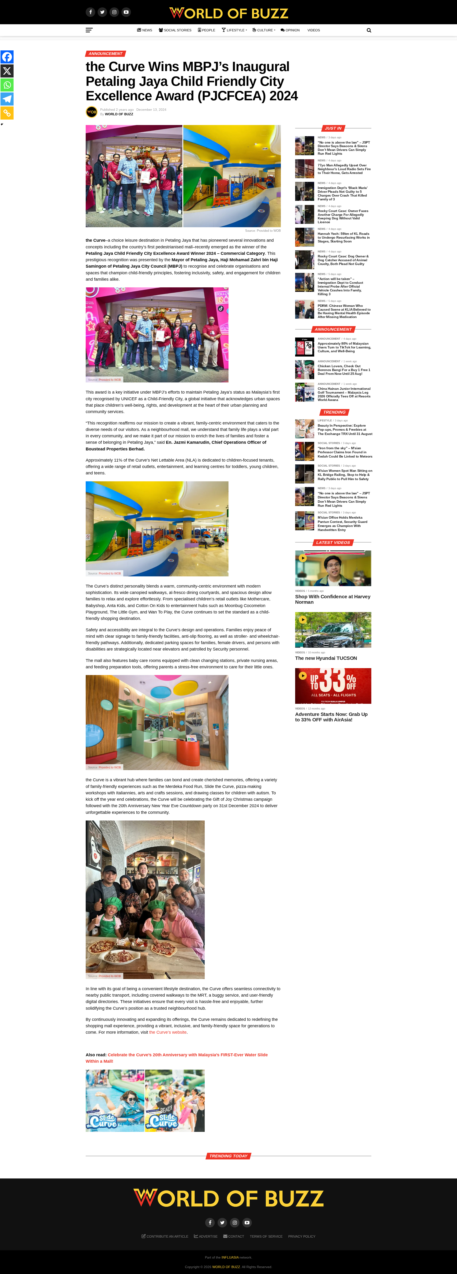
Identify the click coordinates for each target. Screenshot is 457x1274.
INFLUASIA (230, 1257)
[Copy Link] (7, 113)
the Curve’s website (168, 1032)
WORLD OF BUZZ (119, 114)
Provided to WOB (110, 379)
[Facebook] (7, 56)
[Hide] (2, 124)
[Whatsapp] (7, 85)
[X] (7, 70)
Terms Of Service (266, 1236)
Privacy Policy (301, 1236)
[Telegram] (7, 99)
